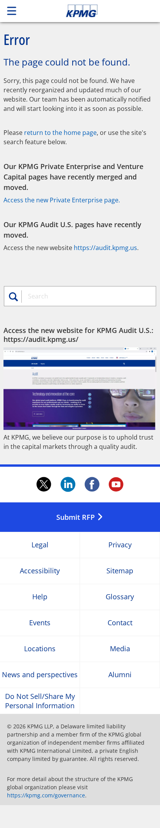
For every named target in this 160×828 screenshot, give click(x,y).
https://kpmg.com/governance (46, 795)
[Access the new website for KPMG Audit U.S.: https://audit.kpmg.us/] (80, 388)
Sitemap (119, 571)
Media (120, 649)
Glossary (120, 597)
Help (39, 597)
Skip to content (96, 11)
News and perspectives (40, 675)
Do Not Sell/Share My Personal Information (40, 701)
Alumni (120, 675)
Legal (40, 545)
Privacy (120, 545)
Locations (40, 649)
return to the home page (60, 132)
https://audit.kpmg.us (105, 247)
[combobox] (86, 296)
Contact (120, 623)
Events (39, 623)
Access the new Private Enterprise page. (61, 200)
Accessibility (40, 571)
